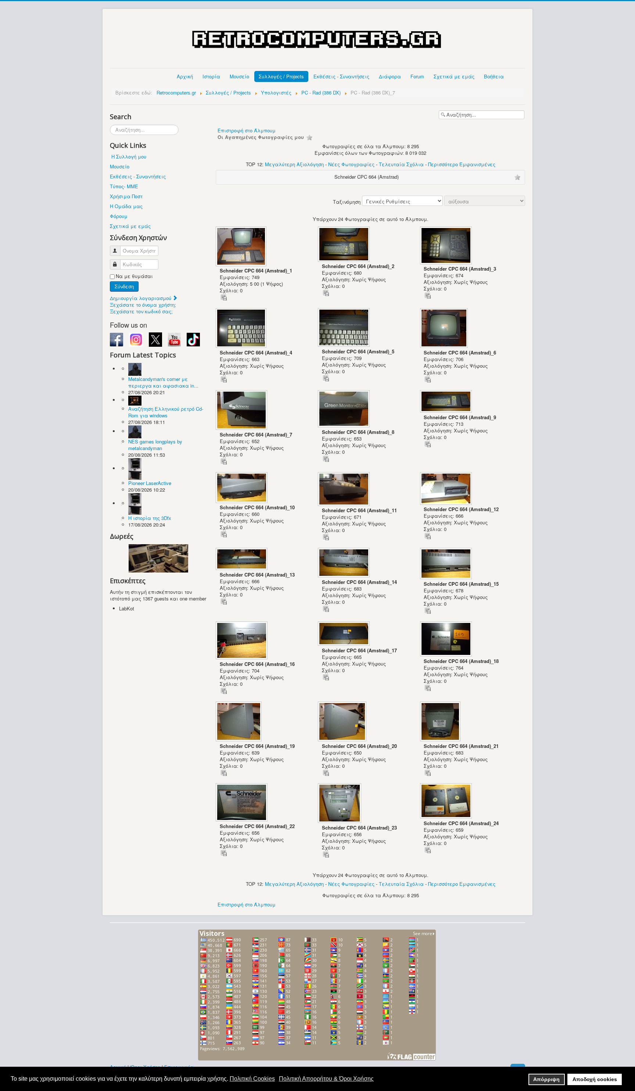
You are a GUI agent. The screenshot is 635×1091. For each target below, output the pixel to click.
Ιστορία (211, 76)
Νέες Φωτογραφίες (351, 164)
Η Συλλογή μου (128, 156)
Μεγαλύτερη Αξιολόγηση (294, 164)
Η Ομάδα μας (126, 206)
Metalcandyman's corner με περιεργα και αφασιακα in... (163, 382)
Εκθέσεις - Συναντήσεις (341, 76)
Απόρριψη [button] (546, 1079)
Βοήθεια (494, 76)
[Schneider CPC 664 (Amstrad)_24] (446, 801)
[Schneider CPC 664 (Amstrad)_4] (242, 328)
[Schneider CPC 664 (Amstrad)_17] (344, 634)
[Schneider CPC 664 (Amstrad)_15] (446, 564)
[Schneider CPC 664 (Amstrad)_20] (343, 722)
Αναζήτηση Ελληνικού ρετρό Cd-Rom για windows (165, 412)
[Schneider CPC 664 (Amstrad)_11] (344, 489)
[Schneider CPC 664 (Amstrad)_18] (446, 639)
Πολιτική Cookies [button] (252, 1079)
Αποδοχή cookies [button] (595, 1079)
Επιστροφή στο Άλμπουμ (247, 130)
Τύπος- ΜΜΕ (124, 186)
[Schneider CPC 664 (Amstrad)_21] (441, 722)
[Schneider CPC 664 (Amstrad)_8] (344, 409)
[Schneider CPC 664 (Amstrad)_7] (242, 410)
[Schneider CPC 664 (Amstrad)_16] (242, 641)
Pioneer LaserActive (149, 482)
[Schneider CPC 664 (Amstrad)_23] (340, 803)
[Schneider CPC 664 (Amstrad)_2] (344, 245)
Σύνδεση (124, 286)
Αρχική (185, 76)
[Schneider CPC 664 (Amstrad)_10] (242, 488)
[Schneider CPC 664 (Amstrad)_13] (242, 559)
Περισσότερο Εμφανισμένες (461, 164)
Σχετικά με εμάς (454, 76)
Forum (417, 76)
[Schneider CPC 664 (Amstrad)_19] (239, 722)
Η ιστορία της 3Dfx (149, 517)
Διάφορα (390, 76)
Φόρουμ (119, 216)
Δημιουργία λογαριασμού (141, 298)
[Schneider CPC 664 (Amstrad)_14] (344, 563)
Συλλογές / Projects (281, 76)
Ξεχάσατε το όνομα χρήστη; (143, 304)
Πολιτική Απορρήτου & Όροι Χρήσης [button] (326, 1079)
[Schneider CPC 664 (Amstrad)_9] (446, 402)
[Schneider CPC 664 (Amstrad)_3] (446, 246)
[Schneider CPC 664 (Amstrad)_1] (242, 247)
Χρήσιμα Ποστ (126, 196)
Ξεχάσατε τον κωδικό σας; (141, 311)
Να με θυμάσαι (134, 276)
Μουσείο (239, 76)
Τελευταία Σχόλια (401, 164)
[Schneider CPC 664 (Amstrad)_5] (344, 328)
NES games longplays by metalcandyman (155, 445)
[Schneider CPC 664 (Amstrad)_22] (242, 803)
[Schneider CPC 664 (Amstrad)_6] (444, 328)
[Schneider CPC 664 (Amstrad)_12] (446, 489)
